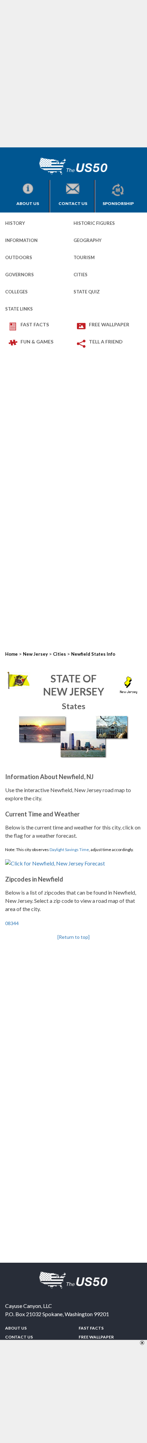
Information (21, 240)
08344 (12, 923)
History (15, 223)
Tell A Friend (106, 341)
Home (11, 654)
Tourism (84, 257)
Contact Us (72, 203)
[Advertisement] (73, 73)
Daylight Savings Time (69, 849)
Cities (81, 274)
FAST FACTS (35, 324)
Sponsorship (118, 203)
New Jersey (35, 654)
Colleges (16, 291)
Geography (88, 240)
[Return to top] (73, 937)
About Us (27, 203)
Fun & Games (37, 341)
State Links (19, 309)
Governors (19, 274)
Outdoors (18, 257)
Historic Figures (94, 223)
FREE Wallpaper (109, 324)
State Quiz (87, 291)
